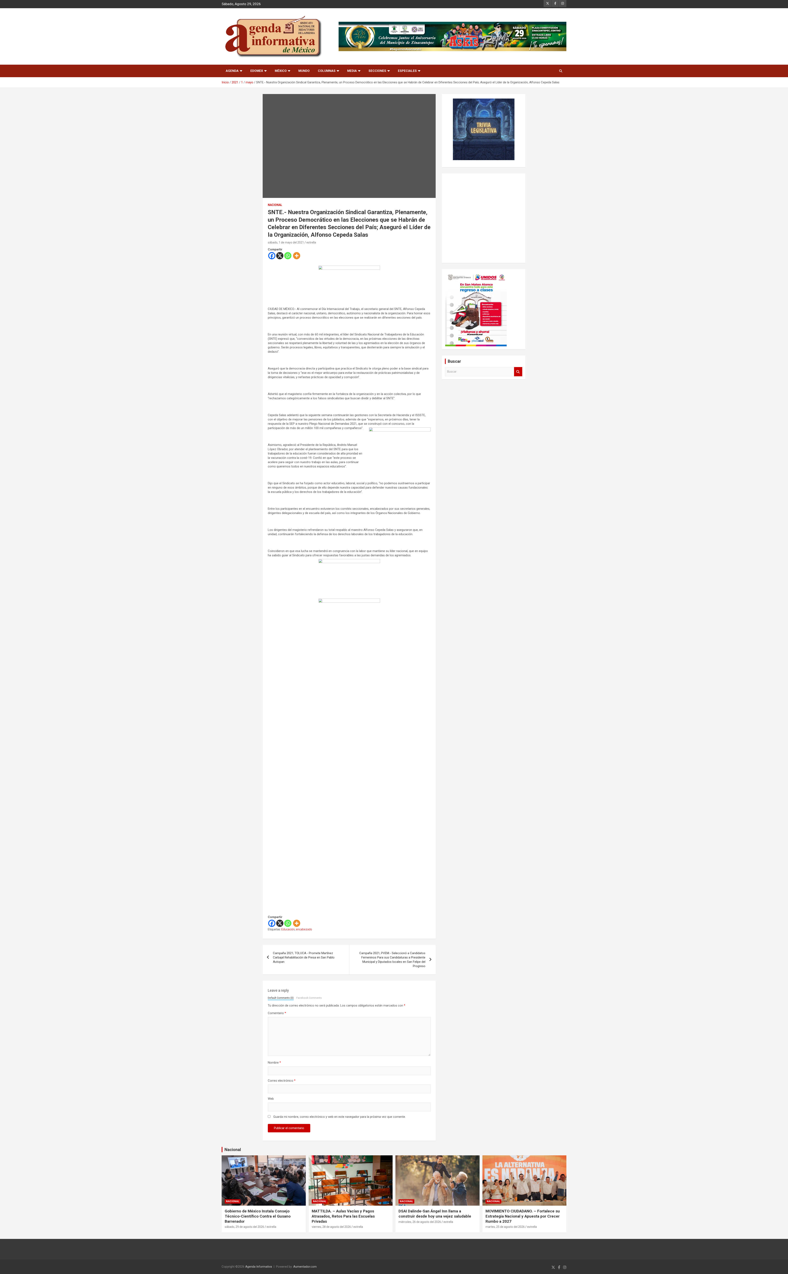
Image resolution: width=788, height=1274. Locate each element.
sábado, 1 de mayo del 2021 (286, 242)
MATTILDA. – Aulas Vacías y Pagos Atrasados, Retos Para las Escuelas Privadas (343, 1216)
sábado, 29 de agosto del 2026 (244, 1226)
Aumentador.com (305, 1266)
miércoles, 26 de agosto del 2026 (420, 1221)
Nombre (274, 1062)
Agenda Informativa (258, 1266)
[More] (296, 255)
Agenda (232, 71)
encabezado (304, 929)
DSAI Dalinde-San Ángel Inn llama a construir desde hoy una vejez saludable (435, 1214)
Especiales (407, 71)
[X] (279, 255)
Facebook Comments (309, 997)
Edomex (256, 71)
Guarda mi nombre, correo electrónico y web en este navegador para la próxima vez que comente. (339, 1117)
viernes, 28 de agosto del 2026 (331, 1226)
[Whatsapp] (287, 255)
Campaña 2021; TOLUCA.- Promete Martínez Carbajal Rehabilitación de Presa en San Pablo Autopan (303, 957)
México (281, 71)
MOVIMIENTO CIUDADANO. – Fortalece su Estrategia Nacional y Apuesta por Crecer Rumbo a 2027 (523, 1216)
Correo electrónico (282, 1080)
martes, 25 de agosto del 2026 (505, 1226)
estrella (311, 242)
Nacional (232, 1149)
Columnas (327, 71)
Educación (288, 929)
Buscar (518, 371)
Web (271, 1099)
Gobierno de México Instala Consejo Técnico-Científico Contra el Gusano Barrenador (258, 1216)
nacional (275, 205)
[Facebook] (271, 255)
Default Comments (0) (281, 997)
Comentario (277, 1013)
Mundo (304, 71)
